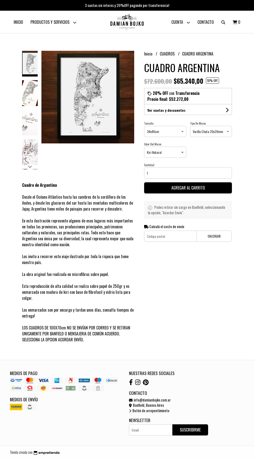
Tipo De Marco (198, 123)
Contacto (205, 22)
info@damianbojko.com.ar (152, 400)
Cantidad (149, 165)
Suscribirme (190, 430)
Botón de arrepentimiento (150, 410)
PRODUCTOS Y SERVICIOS (50, 22)
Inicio (18, 22)
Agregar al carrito (188, 188)
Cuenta (177, 22)
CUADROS (168, 54)
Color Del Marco (152, 144)
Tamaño (148, 123)
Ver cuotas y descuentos (166, 110)
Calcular (214, 236)
